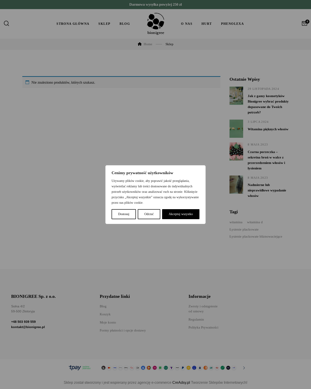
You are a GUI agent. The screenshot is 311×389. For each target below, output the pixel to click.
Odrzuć (149, 214)
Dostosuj (123, 214)
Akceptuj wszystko (181, 214)
